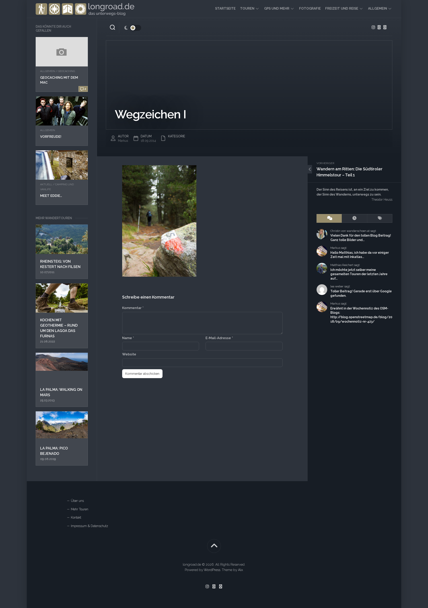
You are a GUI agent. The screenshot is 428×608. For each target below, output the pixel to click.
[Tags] (379, 218)
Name (128, 338)
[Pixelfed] (385, 27)
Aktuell (46, 184)
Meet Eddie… (51, 196)
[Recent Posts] (354, 218)
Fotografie (310, 8)
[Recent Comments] (329, 218)
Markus (123, 140)
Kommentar (133, 308)
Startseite (225, 8)
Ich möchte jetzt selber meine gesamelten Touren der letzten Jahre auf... (358, 274)
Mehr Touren (79, 509)
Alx (240, 570)
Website (129, 354)
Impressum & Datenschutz (89, 526)
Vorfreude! (50, 137)
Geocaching (66, 71)
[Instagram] (373, 27)
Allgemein (377, 8)
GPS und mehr (276, 8)
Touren (247, 8)
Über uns (77, 501)
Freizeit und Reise (341, 8)
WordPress (212, 570)
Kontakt (76, 517)
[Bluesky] (379, 27)
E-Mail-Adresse (219, 338)
